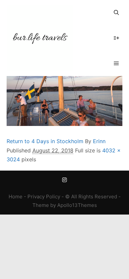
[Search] (116, 12)
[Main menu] (116, 63)
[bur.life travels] (40, 38)
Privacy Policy (43, 196)
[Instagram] (64, 180)
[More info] (116, 38)
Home (15, 196)
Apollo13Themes (77, 205)
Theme (40, 205)
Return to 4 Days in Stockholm (45, 141)
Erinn (99, 141)
